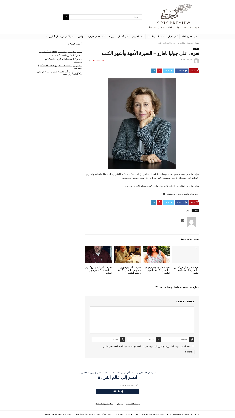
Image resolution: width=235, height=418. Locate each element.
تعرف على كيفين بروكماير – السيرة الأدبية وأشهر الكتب (99, 270)
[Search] (66, 17)
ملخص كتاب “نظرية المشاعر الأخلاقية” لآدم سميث (60, 51)
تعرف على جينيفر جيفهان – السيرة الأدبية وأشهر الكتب (157, 270)
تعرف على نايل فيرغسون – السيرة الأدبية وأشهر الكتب (186, 270)
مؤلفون (81, 36)
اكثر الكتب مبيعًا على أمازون (61, 36)
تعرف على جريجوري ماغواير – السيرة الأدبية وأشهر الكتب (129, 270)
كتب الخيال (173, 36)
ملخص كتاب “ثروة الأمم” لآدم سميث (66, 55)
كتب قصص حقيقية (96, 36)
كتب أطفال (123, 36)
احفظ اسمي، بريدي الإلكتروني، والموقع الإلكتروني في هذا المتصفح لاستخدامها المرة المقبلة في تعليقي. (146, 346)
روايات (112, 36)
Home (197, 43)
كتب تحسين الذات (189, 36)
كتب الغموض (138, 36)
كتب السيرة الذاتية (155, 36)
